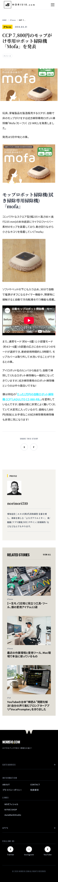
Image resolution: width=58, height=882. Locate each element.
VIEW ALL (47, 554)
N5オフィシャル (11, 804)
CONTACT (35, 784)
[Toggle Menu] (53, 4)
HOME (4, 20)
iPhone (13, 20)
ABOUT (6, 784)
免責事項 (34, 789)
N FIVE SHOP (10, 809)
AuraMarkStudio (12, 814)
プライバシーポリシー (12, 789)
